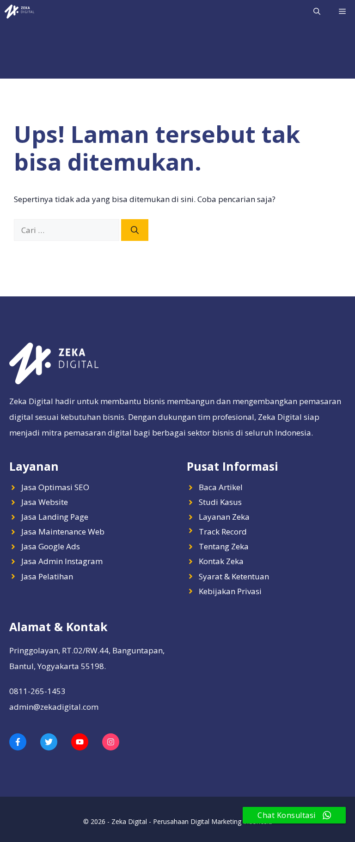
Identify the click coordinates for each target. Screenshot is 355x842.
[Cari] (134, 230)
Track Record (223, 531)
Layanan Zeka (224, 516)
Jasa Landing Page (54, 516)
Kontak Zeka (221, 561)
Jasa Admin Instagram (62, 561)
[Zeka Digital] (19, 11)
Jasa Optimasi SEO (55, 487)
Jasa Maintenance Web (62, 531)
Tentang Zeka (224, 546)
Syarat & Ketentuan (234, 576)
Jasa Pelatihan (47, 576)
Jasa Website (44, 502)
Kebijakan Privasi (230, 591)
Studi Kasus (220, 502)
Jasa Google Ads (50, 546)
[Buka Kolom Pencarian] (317, 11)
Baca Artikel (221, 487)
